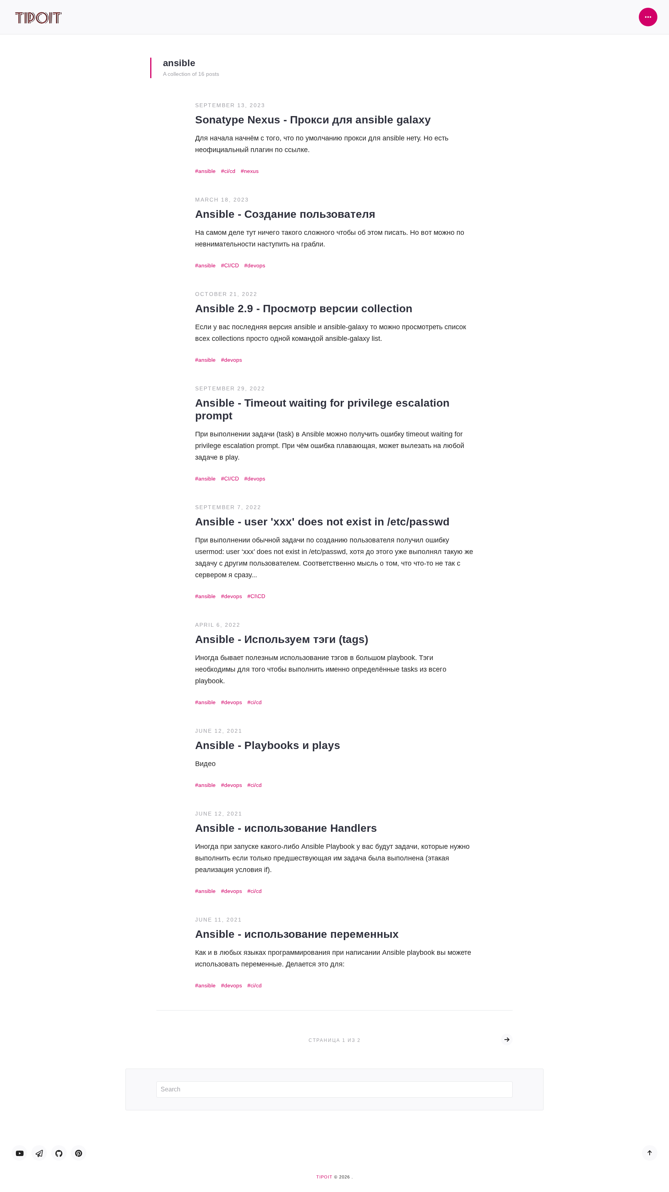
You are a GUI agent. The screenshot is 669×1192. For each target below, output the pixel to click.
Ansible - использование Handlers (286, 828)
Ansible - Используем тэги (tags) (281, 639)
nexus (251, 171)
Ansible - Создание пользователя (285, 214)
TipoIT (324, 1177)
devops (256, 265)
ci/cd (229, 171)
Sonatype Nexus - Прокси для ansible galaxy (313, 120)
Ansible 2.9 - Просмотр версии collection (303, 309)
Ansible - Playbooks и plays (267, 745)
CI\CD (257, 596)
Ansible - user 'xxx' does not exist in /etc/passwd (322, 522)
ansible (207, 171)
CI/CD (231, 265)
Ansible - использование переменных (297, 934)
